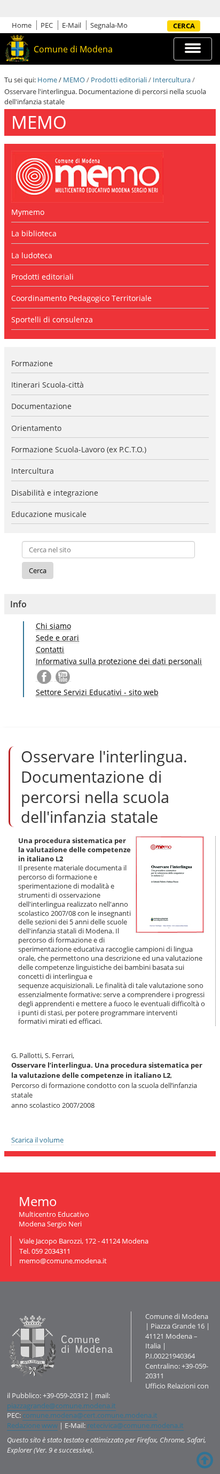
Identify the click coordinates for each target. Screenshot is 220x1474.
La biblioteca (34, 233)
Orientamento (36, 428)
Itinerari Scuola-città (47, 385)
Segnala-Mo (109, 25)
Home (22, 25)
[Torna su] (205, 1460)
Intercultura (172, 79)
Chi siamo (53, 626)
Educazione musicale (49, 514)
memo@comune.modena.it (63, 1260)
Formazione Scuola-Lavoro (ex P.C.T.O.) (78, 449)
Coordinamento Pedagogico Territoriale (81, 298)
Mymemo (27, 212)
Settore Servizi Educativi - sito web (97, 692)
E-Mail (71, 25)
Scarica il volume (37, 1140)
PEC (47, 25)
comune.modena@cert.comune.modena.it (90, 1415)
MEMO (74, 79)
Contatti (50, 649)
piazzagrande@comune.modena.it (61, 1405)
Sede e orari (57, 637)
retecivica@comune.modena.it (135, 1425)
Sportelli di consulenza (52, 319)
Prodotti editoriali (119, 79)
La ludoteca (31, 255)
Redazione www (32, 1425)
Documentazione (41, 406)
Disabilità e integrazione (54, 493)
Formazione (32, 363)
